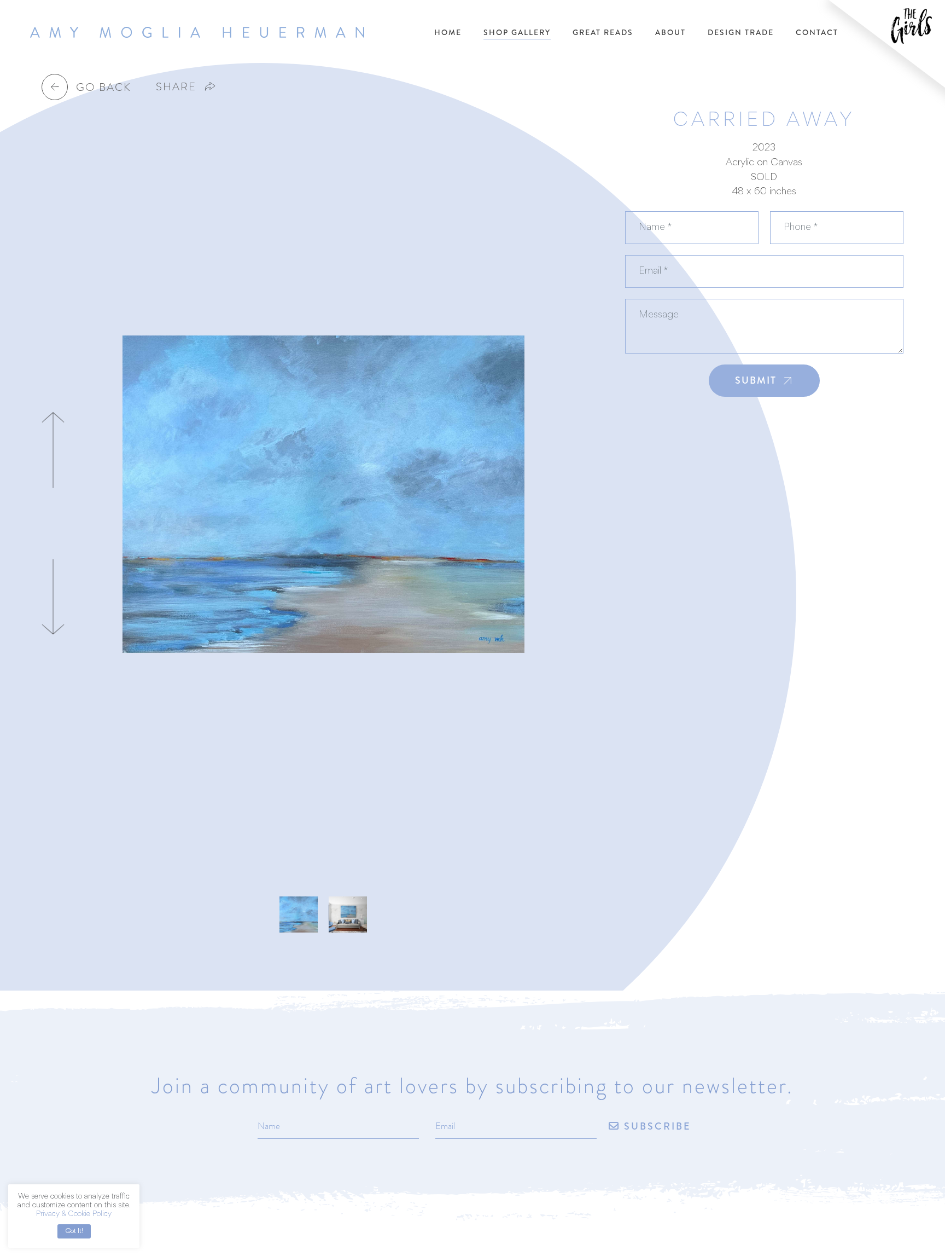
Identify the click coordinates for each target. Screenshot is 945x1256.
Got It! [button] (74, 1231)
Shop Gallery (517, 32)
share (176, 86)
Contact (817, 32)
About (670, 32)
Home (448, 32)
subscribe (655, 1126)
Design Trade (741, 32)
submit (756, 380)
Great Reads (603, 32)
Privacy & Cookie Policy (74, 1214)
